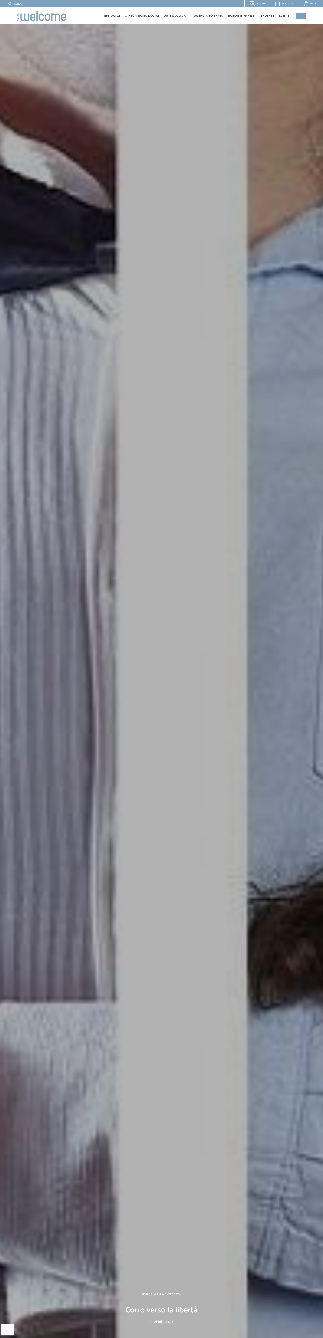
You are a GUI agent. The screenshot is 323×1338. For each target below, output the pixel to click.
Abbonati (287, 3)
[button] (12, 3)
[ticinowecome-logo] (41, 16)
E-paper (260, 4)
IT (299, 16)
